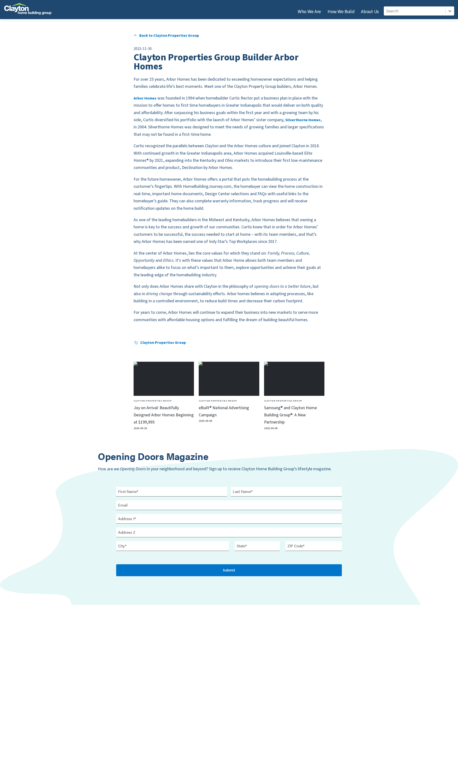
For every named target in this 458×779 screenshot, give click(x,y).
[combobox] (386, 11)
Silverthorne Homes (303, 120)
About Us (370, 11)
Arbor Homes (145, 98)
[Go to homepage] (28, 10)
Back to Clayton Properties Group (169, 35)
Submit (229, 570)
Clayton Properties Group (163, 342)
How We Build (341, 11)
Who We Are (309, 11)
